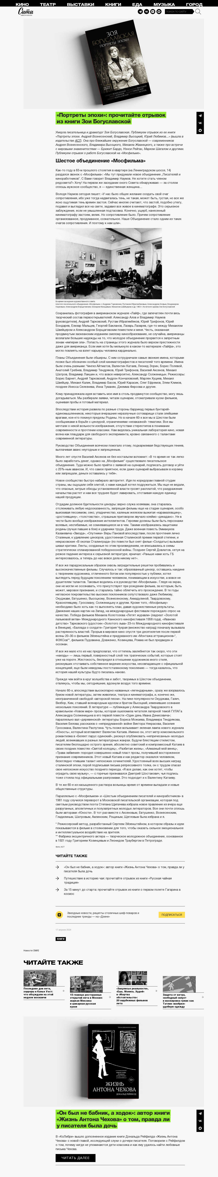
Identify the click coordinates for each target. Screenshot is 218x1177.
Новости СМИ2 (31, 950)
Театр (48, 5)
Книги (113, 5)
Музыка (164, 5)
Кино (22, 5)
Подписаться (172, 914)
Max (158, 11)
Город (194, 5)
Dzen (152, 11)
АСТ (78, 140)
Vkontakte (146, 11)
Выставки (80, 5)
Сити (26, 11)
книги (60, 939)
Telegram (140, 11)
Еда (137, 5)
